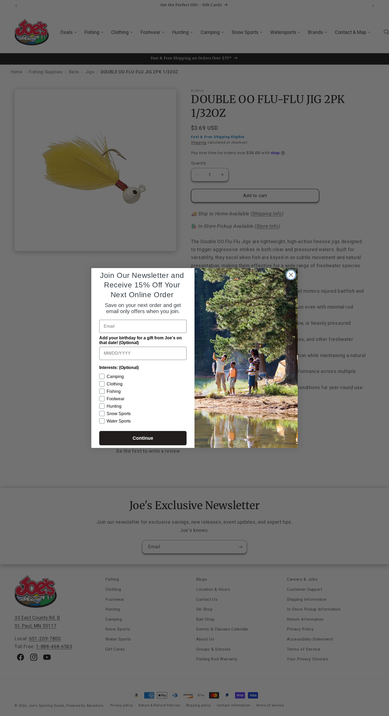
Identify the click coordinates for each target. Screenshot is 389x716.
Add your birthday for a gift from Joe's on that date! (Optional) (140, 340)
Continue (143, 438)
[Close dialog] (291, 274)
